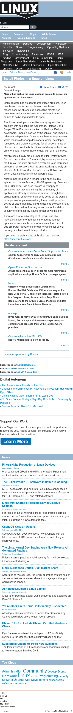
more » (65, 263)
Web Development (36, 680)
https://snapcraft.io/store (17, 239)
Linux (10, 571)
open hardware (7, 468)
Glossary (6, 711)
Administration (7, 509)
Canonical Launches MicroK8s (25, 336)
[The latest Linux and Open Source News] (61, 72)
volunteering (34, 68)
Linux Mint (22, 509)
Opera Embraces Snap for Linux (26, 267)
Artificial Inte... (6, 554)
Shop (44, 37)
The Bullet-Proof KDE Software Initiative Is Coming (34, 482)
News (5, 34)
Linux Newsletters (26, 364)
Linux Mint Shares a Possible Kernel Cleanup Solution (31, 504)
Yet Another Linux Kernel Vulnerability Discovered (34, 606)
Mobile (34, 676)
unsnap (12, 313)
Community (35, 670)
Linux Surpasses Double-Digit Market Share (30, 568)
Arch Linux (5, 530)
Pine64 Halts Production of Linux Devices (28, 464)
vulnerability (23, 592)
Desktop (5, 571)
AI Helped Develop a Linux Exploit (24, 589)
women (49, 68)
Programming (35, 47)
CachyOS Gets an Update (18, 527)
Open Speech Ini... (58, 65)
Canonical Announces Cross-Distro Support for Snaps (38, 251)
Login (69, 72)
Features (18, 34)
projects (7, 68)
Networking (23, 50)
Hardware (9, 675)
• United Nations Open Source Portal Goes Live (26, 395)
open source (20, 683)
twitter (19, 68)
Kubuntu (9, 485)
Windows (54, 680)
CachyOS (13, 530)
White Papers (49, 34)
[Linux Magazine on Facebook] (55, 72)
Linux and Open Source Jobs (19, 368)
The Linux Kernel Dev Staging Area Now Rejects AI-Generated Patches (35, 549)
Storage (16, 468)
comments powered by (21, 354)
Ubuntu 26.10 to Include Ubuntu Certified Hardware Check (34, 624)
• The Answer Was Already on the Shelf (22, 385)
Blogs (32, 34)
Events (61, 671)
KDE (3, 485)
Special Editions (26, 37)
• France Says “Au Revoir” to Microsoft (21, 406)
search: (3, 22)
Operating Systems (58, 47)
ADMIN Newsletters (27, 371)
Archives (6, 37)
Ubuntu (4, 630)
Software (8, 50)
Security (21, 554)
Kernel (15, 509)
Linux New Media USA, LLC (61, 711)
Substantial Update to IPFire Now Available (29, 644)
